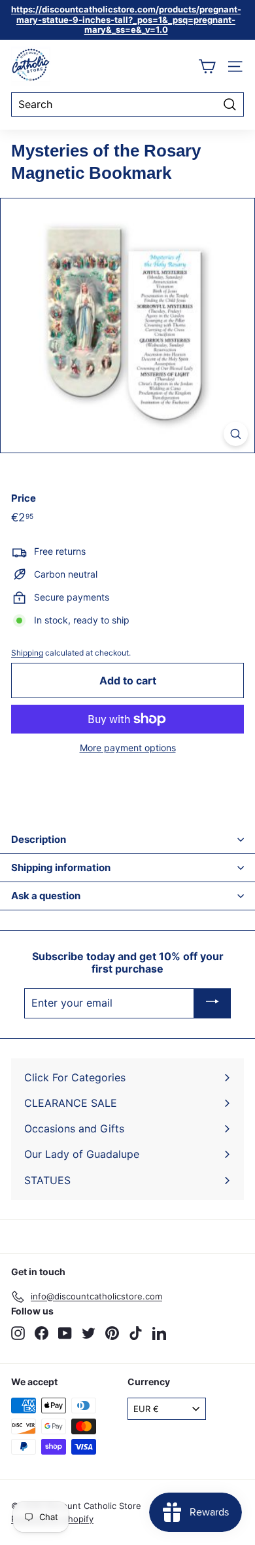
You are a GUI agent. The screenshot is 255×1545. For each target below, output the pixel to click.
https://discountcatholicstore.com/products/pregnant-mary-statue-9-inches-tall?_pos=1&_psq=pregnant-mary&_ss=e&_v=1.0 (126, 19)
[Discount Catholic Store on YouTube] (65, 1333)
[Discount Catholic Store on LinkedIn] (159, 1333)
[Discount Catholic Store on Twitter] (88, 1333)
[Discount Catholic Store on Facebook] (41, 1333)
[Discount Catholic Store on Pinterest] (112, 1333)
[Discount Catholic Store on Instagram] (18, 1333)
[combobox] (127, 104)
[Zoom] (236, 434)
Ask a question (45, 895)
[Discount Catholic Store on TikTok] (136, 1333)
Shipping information (60, 867)
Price (23, 498)
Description (38, 839)
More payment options (128, 748)
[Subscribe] (212, 1003)
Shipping (27, 653)
